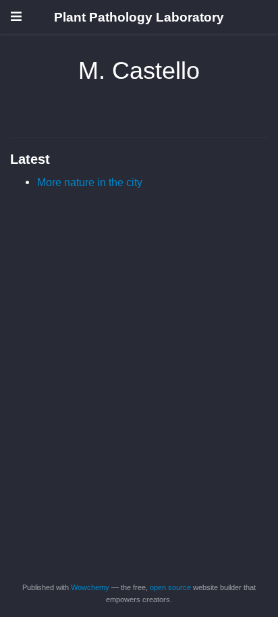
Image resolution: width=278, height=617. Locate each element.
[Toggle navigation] (16, 16)
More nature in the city (89, 182)
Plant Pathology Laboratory (139, 16)
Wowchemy (90, 587)
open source (170, 587)
